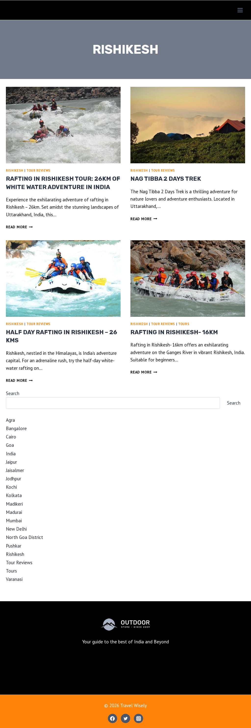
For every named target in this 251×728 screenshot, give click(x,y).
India (11, 454)
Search (12, 393)
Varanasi (14, 579)
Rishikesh (14, 170)
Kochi (11, 487)
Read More (19, 227)
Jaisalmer (15, 470)
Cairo (11, 437)
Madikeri (14, 504)
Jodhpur (13, 479)
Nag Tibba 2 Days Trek (165, 178)
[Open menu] (240, 10)
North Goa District (24, 537)
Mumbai (14, 521)
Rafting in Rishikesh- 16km (174, 332)
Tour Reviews (38, 170)
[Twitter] (125, 718)
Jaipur (11, 462)
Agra (10, 420)
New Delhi (16, 529)
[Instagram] (138, 718)
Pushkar (13, 546)
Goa (10, 445)
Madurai (14, 512)
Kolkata (14, 495)
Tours (183, 324)
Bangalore (16, 428)
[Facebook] (112, 718)
